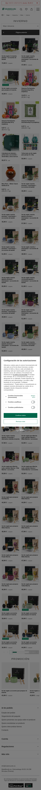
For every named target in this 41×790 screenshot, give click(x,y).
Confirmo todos (20, 415)
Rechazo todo (20, 421)
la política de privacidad (20, 375)
